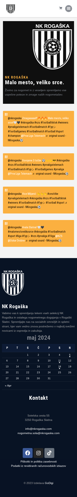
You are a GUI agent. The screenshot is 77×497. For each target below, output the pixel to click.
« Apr (8, 385)
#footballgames (17, 131)
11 (59, 360)
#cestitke (52, 193)
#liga (19, 236)
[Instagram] (38, 453)
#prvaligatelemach (18, 126)
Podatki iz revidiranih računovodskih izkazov (38, 465)
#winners (63, 122)
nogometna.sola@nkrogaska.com (39, 433)
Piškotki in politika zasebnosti (39, 461)
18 (59, 366)
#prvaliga (59, 169)
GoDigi (49, 483)
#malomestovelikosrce (21, 231)
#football (50, 131)
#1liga (51, 236)
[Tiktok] (49, 453)
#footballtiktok (49, 122)
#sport (60, 131)
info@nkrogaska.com (38, 428)
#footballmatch (38, 126)
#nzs (37, 122)
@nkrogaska (15, 118)
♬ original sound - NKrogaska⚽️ (50, 173)
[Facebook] (28, 453)
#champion (14, 135)
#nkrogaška (27, 122)
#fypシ (52, 126)
